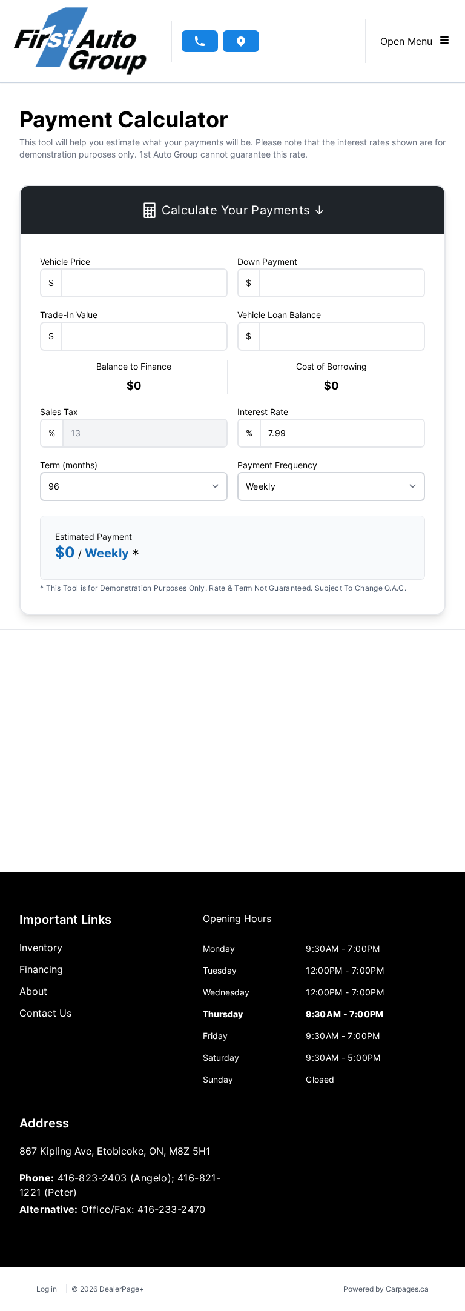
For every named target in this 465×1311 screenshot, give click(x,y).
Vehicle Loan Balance (279, 315)
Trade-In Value (68, 315)
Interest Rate (262, 412)
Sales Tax (59, 412)
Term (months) (68, 465)
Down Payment (267, 261)
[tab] (237, 924)
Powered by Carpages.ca (386, 1288)
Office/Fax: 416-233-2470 (143, 1209)
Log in (46, 1288)
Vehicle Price (65, 261)
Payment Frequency (277, 465)
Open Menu (409, 41)
